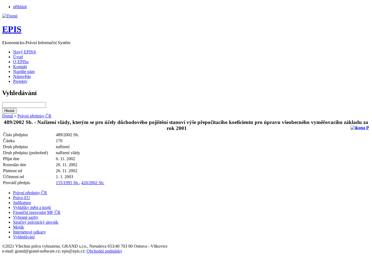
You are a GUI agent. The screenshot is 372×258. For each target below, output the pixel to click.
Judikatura (22, 202)
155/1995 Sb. (67, 182)
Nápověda (22, 76)
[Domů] (9, 16)
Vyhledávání (24, 237)
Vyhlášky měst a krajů (32, 207)
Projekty (20, 81)
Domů (7, 116)
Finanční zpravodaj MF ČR (36, 212)
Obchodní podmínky (104, 251)
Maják (18, 227)
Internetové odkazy (29, 232)
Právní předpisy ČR (34, 116)
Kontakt (20, 66)
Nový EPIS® (24, 52)
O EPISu (21, 61)
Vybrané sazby (25, 217)
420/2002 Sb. (92, 182)
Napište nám (24, 71)
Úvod (18, 56)
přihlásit (20, 6)
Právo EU (21, 197)
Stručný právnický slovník (35, 222)
